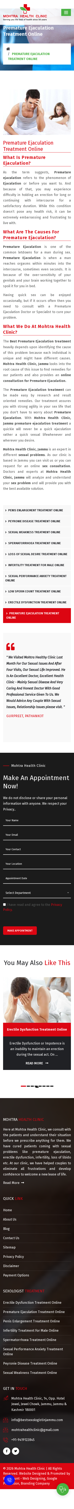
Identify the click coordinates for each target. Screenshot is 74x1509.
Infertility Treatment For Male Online (36, 565)
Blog (6, 1229)
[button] (23, 1086)
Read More (35, 1063)
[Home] (8, 49)
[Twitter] (15, 1451)
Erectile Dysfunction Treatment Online (37, 602)
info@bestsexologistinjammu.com (37, 1420)
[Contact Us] (9, 1477)
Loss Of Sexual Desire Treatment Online (37, 554)
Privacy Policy (13, 1257)
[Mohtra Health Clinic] (25, 12)
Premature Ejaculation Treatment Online (32, 615)
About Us (9, 1219)
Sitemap (9, 1247)
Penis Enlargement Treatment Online (35, 510)
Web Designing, (34, 1478)
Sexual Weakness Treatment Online (34, 532)
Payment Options (16, 1275)
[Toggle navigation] (66, 12)
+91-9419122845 (23, 1440)
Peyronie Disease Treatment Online (34, 521)
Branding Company (35, 1483)
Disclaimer (11, 1266)
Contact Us (11, 1238)
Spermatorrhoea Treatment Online (34, 543)
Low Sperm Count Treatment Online (34, 591)
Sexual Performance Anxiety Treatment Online (36, 578)
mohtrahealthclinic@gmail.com (35, 1430)
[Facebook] (6, 1451)
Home (7, 1210)
